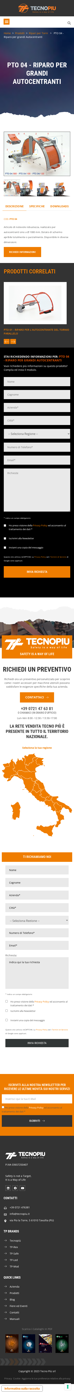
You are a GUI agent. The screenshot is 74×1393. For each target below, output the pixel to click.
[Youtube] (22, 1188)
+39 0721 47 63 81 (37, 708)
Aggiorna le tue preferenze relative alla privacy (46, 1378)
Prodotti (20, 33)
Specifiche (37, 206)
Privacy (8, 1378)
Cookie (16, 1378)
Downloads (59, 206)
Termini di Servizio (58, 557)
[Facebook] (15, 1188)
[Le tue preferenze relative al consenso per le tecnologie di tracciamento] (67, 1386)
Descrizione (14, 206)
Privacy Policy (40, 525)
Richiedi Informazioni (22, 252)
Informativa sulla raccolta (22, 1388)
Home (7, 33)
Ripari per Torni (38, 33)
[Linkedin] (8, 1188)
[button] (7, 22)
